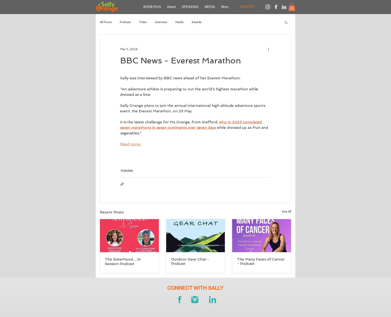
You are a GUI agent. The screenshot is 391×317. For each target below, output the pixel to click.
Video (143, 22)
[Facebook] (276, 7)
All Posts (106, 22)
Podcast (125, 22)
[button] (291, 7)
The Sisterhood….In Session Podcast (123, 261)
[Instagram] (268, 7)
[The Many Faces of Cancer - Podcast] (261, 235)
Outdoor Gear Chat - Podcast (190, 261)
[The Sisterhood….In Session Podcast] (129, 235)
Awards (197, 22)
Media (179, 22)
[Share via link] (122, 184)
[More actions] (268, 49)
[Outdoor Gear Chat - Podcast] (195, 235)
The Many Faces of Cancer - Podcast (261, 261)
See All (286, 211)
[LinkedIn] (284, 7)
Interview (161, 22)
